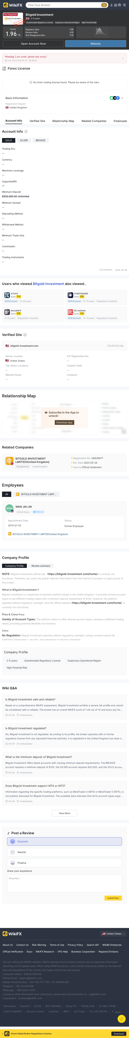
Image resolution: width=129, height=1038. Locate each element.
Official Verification (13, 951)
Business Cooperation (83, 951)
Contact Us (22, 944)
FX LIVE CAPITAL (98, 1011)
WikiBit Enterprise (111, 944)
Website (96, 43)
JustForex (53, 1011)
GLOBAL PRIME (107, 1006)
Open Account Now (33, 43)
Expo (29, 951)
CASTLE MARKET (12, 1011)
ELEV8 (37, 1006)
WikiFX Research (45, 951)
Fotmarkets (9, 1006)
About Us (8, 944)
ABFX (66, 1011)
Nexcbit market (35, 1011)
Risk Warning (39, 944)
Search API (93, 944)
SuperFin (25, 1006)
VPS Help (63, 951)
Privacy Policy (75, 944)
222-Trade (79, 1011)
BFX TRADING (53, 1006)
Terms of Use (57, 944)
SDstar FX (70, 1006)
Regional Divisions (108, 951)
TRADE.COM (87, 1006)
